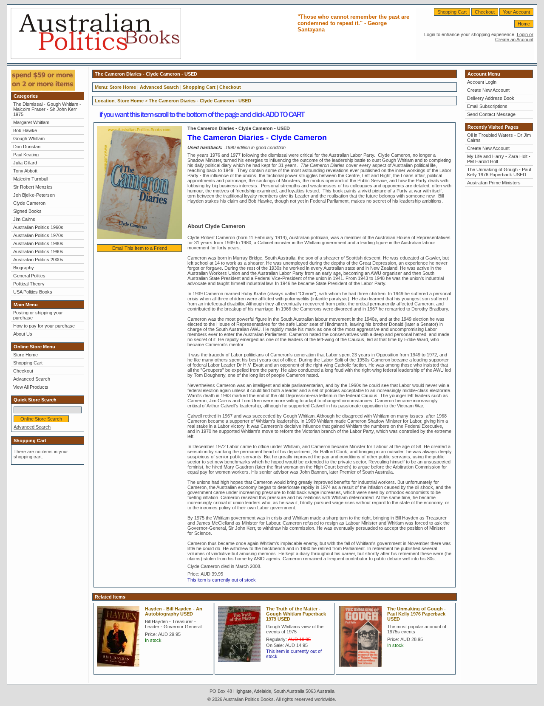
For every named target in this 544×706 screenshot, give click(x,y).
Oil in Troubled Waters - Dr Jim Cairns (499, 138)
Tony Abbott (25, 170)
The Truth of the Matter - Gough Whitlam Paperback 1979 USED (296, 613)
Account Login (481, 82)
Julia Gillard (25, 162)
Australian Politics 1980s (38, 243)
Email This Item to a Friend (139, 248)
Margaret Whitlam (31, 122)
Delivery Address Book (490, 98)
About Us (22, 333)
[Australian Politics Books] (96, 57)
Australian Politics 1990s (38, 251)
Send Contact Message (491, 114)
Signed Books (27, 211)
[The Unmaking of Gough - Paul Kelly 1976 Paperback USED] (362, 669)
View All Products (30, 387)
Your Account (516, 11)
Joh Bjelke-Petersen (34, 195)
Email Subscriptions (487, 106)
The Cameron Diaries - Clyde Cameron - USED (200, 100)
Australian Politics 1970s (38, 235)
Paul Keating (26, 154)
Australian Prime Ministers (494, 182)
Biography (23, 267)
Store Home (25, 354)
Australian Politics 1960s (38, 227)
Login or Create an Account (514, 37)
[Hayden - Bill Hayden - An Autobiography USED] (120, 669)
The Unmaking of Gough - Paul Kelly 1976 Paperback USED (416, 613)
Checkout (485, 11)
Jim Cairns (24, 219)
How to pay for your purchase (44, 325)
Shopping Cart (452, 11)
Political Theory (29, 283)
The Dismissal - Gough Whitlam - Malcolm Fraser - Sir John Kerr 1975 (47, 109)
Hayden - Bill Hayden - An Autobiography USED (173, 611)
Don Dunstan (26, 146)
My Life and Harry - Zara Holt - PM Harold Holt (498, 159)
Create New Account (488, 90)
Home (524, 23)
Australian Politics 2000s (38, 259)
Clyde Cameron (29, 203)
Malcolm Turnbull (30, 178)
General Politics (29, 275)
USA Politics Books (32, 291)
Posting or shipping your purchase (38, 315)
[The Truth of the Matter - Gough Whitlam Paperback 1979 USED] (241, 664)
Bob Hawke (25, 130)
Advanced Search (31, 378)
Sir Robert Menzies (33, 186)
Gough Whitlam (29, 138)
